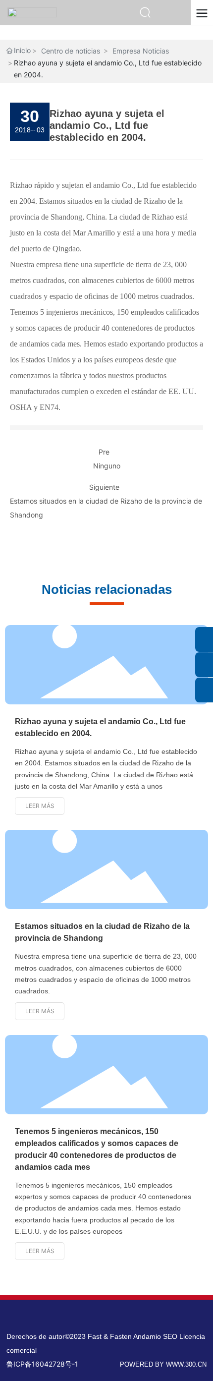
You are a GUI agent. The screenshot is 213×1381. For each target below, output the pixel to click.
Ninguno (106, 465)
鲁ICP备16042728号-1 (42, 1364)
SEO (171, 1336)
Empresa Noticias (140, 51)
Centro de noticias (70, 51)
